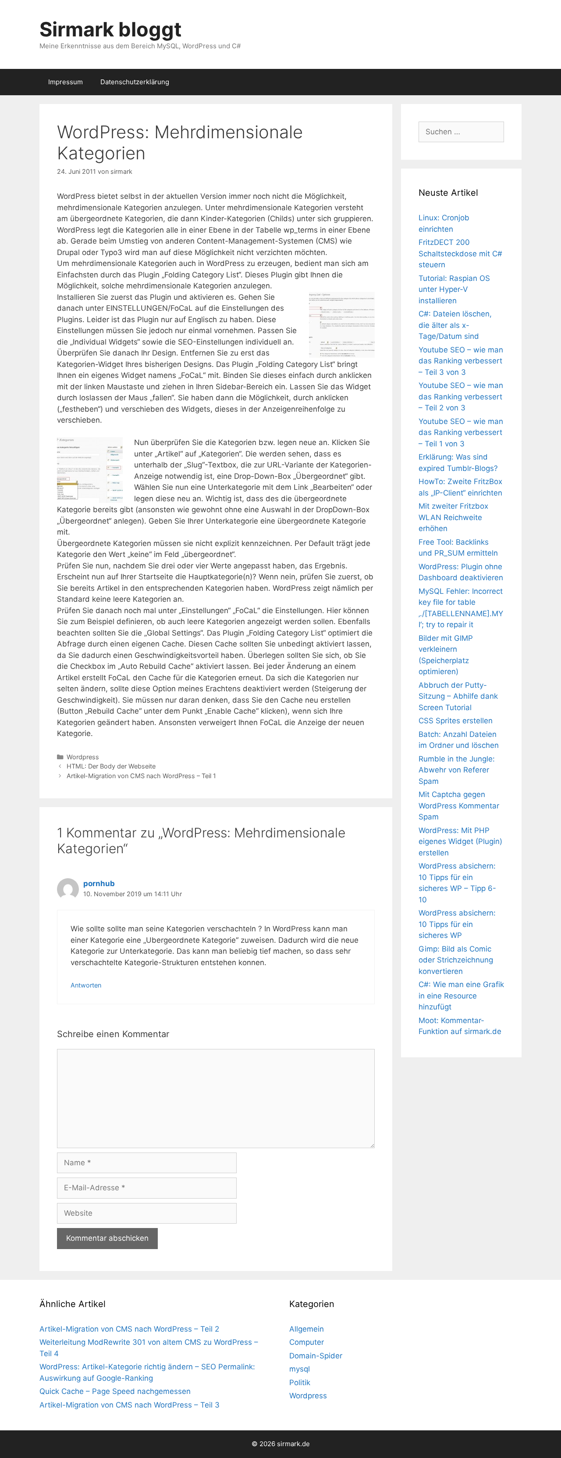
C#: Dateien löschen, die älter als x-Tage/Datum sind (455, 325)
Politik (299, 1382)
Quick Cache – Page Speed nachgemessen (115, 1391)
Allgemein (306, 1329)
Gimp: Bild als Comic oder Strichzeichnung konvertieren (456, 960)
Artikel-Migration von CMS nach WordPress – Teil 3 (129, 1405)
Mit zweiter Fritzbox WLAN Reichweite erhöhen (453, 517)
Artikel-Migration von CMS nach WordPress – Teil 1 (141, 775)
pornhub (99, 883)
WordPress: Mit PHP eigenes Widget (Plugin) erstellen (460, 841)
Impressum (65, 82)
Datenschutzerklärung (134, 82)
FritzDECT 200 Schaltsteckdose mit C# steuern (460, 253)
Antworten (86, 985)
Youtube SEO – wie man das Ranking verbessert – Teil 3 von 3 (461, 361)
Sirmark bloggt (110, 29)
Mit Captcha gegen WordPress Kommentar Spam (459, 805)
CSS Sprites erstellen (456, 720)
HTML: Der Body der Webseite (111, 766)
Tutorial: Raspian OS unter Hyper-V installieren (454, 289)
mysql (299, 1369)
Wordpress (83, 757)
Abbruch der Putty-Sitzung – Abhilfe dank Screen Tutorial (458, 696)
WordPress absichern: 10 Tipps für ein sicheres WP (457, 924)
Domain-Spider (315, 1355)
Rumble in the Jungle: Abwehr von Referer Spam (457, 770)
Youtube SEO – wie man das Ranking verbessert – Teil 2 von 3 (461, 396)
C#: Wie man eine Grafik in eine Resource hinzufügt (461, 995)
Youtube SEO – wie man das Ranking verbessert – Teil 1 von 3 (461, 432)
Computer (306, 1342)
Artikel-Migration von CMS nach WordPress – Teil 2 (129, 1329)
